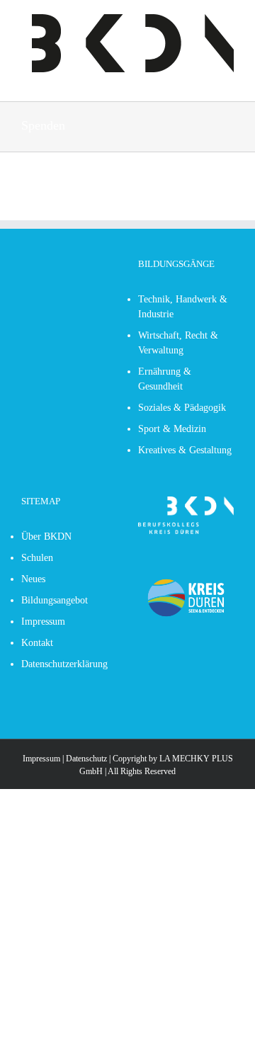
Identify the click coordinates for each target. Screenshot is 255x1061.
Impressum (41, 759)
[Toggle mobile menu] (27, 79)
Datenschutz (86, 759)
